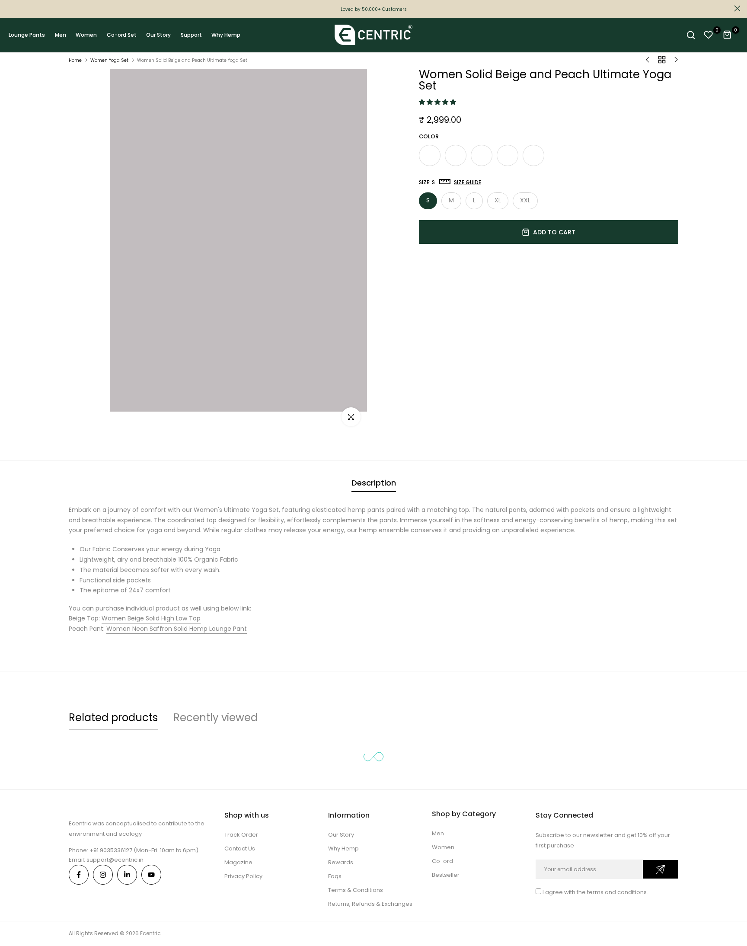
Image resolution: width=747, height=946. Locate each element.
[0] (708, 35)
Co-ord (442, 861)
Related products (113, 717)
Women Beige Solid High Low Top (151, 618)
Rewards (340, 862)
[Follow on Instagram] (103, 875)
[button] (438, 102)
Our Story (158, 34)
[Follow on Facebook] (79, 875)
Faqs (335, 876)
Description (373, 482)
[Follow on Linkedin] (127, 875)
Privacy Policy (243, 876)
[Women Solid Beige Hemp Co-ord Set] (533, 155)
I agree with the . (595, 892)
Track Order (241, 835)
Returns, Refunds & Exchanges (370, 904)
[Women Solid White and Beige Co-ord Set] (481, 155)
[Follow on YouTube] (151, 875)
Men (60, 34)
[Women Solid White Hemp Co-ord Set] (507, 155)
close (9, 8)
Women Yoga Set (109, 60)
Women (86, 34)
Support (191, 34)
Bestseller (446, 875)
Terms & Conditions (355, 890)
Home (75, 60)
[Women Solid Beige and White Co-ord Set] (455, 155)
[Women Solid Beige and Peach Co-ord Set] (429, 155)
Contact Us (239, 848)
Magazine (238, 862)
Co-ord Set (122, 34)
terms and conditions (617, 892)
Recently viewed (215, 717)
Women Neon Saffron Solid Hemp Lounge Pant (176, 628)
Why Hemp (225, 34)
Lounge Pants (27, 34)
